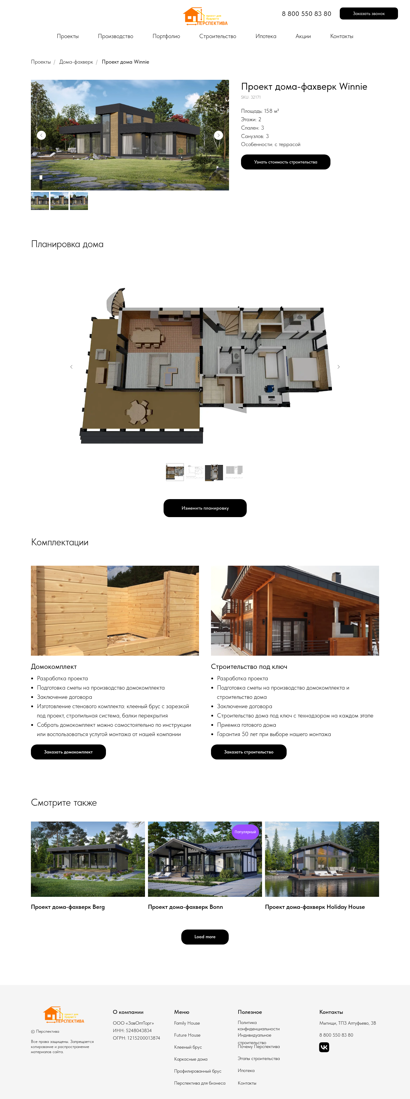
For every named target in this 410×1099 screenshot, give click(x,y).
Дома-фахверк (76, 61)
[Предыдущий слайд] (41, 135)
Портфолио (166, 36)
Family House (187, 1023)
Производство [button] (115, 36)
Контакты (341, 36)
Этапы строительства (259, 1058)
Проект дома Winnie (125, 61)
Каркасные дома (190, 1059)
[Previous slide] (71, 366)
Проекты (41, 61)
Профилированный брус (198, 1071)
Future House (187, 1035)
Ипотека (265, 36)
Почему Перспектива (259, 1046)
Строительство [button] (217, 36)
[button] (369, 13)
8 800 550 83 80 (336, 1035)
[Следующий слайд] (218, 135)
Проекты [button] (68, 36)
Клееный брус (188, 1047)
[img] (63, 1015)
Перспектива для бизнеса (199, 1083)
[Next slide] (338, 366)
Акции (303, 36)
